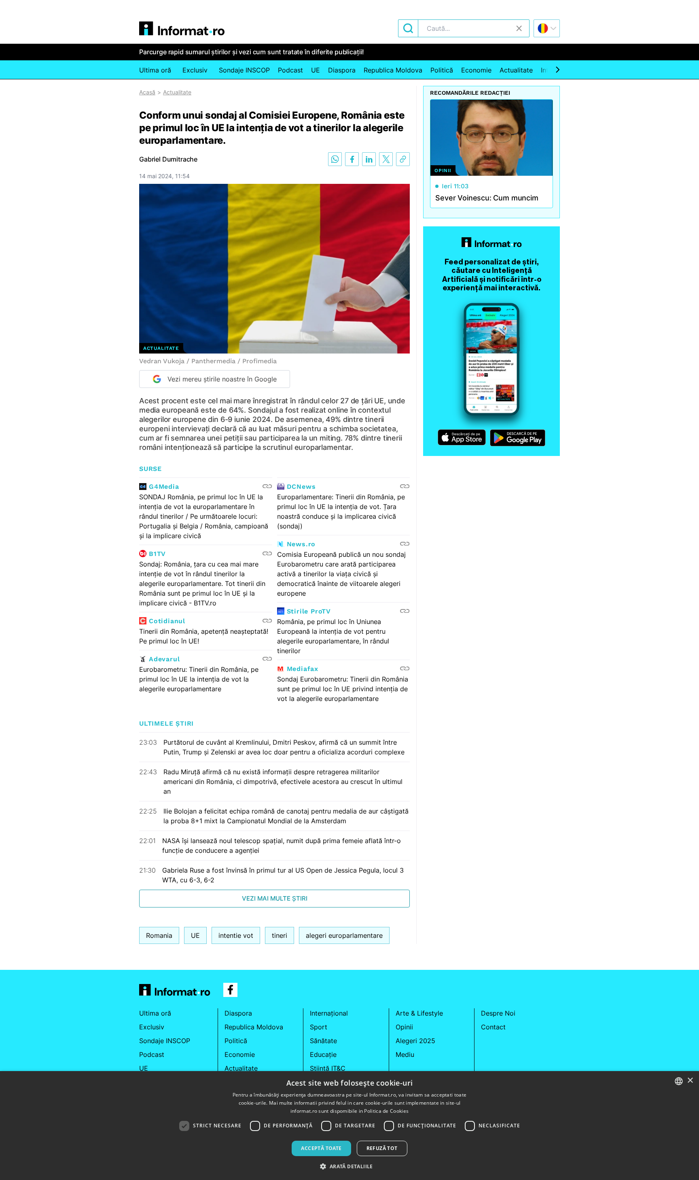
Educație (323, 1054)
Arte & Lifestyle (419, 1013)
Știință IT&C (327, 1068)
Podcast (290, 70)
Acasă (147, 92)
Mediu (405, 1054)
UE (315, 70)
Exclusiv (195, 70)
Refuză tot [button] (382, 1148)
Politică (441, 70)
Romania (159, 935)
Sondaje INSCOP (244, 70)
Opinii (404, 1027)
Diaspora (342, 70)
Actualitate (516, 70)
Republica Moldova (393, 70)
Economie (476, 70)
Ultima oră (155, 70)
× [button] (690, 1081)
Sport (318, 1027)
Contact (493, 1027)
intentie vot (235, 935)
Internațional (329, 1013)
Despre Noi (498, 1013)
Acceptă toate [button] (321, 1148)
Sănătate (323, 1041)
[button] (349, 1166)
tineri (279, 935)
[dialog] (349, 1125)
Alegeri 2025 (415, 1041)
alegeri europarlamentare (344, 935)
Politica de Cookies (386, 1111)
